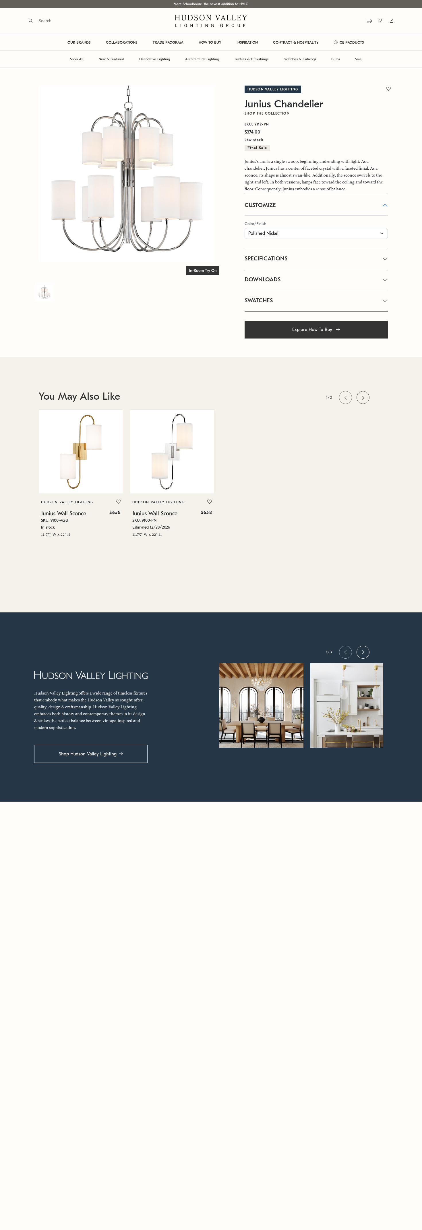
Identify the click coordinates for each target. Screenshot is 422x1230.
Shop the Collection (267, 113)
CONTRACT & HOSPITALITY (296, 42)
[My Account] (388, 20)
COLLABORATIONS (122, 42)
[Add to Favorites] (118, 501)
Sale (358, 59)
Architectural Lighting (202, 59)
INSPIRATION (247, 42)
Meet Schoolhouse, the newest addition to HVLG (211, 4)
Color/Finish (255, 223)
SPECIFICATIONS (266, 258)
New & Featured (111, 59)
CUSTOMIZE (260, 205)
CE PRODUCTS (351, 42)
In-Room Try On (203, 270)
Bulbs (335, 59)
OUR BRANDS (79, 42)
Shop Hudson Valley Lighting (88, 754)
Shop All (76, 59)
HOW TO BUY (210, 42)
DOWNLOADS (262, 279)
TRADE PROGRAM (168, 42)
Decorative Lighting (154, 59)
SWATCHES (259, 300)
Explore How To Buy (313, 329)
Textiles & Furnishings (251, 59)
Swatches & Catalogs (300, 59)
